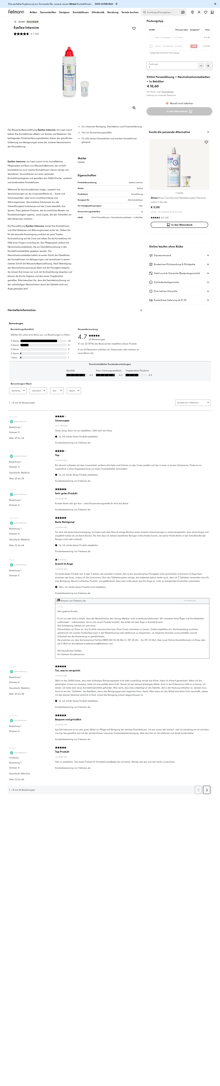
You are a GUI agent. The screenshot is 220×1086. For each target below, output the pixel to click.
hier (132, 502)
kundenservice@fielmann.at (108, 499)
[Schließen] (143, 420)
